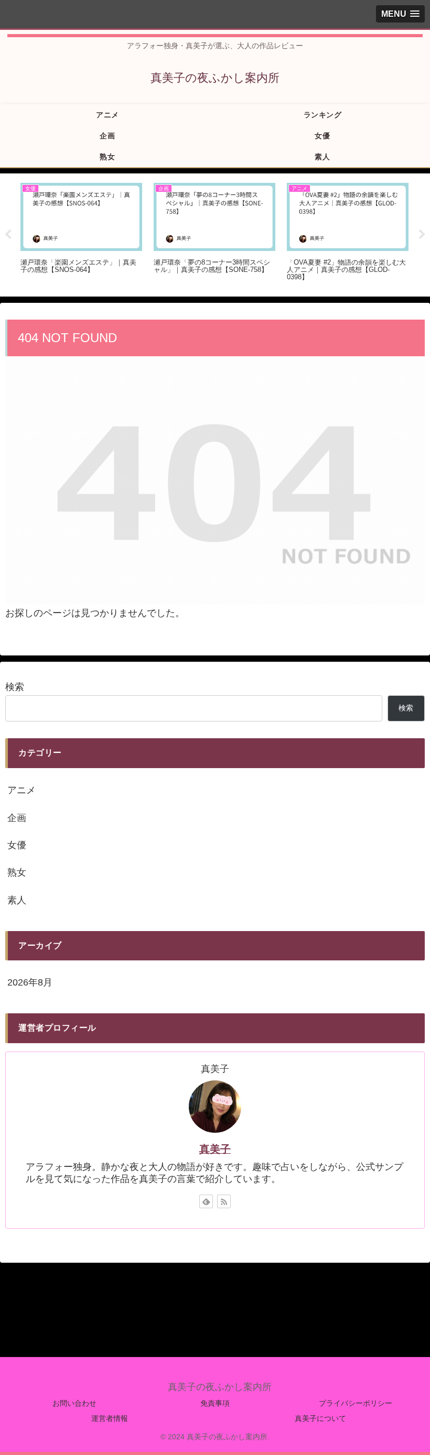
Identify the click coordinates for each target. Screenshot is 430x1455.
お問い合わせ (74, 1403)
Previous (8, 234)
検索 (14, 687)
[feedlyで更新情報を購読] (206, 1201)
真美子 (215, 1149)
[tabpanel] (81, 233)
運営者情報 (109, 1418)
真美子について (320, 1418)
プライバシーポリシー (355, 1403)
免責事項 (215, 1403)
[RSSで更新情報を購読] (224, 1201)
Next (422, 234)
